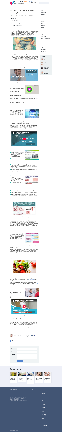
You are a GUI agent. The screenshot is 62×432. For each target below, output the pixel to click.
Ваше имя (12, 348)
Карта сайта (32, 392)
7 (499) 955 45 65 (31, 1)
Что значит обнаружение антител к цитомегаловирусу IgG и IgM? (47, 73)
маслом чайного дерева (21, 285)
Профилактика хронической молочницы (18, 25)
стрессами (25, 103)
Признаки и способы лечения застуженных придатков (46, 68)
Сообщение (13, 354)
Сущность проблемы (15, 20)
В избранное (26, 1)
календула (36, 283)
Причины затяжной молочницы (17, 22)
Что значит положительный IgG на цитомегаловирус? (47, 59)
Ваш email (12, 351)
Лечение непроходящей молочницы (18, 23)
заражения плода (31, 279)
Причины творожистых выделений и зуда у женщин (47, 64)
